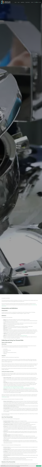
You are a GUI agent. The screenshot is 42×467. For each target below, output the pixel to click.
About (18, 2)
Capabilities (22, 2)
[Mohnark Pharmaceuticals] (5, 2)
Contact (32, 2)
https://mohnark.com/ (24, 335)
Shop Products (27, 2)
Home (15, 2)
